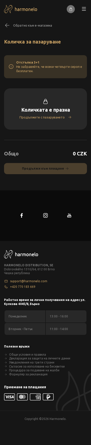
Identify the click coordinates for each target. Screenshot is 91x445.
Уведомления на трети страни (31, 362)
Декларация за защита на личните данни (39, 358)
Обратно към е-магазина (32, 25)
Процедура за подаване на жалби (34, 370)
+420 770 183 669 (22, 286)
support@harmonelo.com (28, 281)
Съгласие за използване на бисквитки (37, 366)
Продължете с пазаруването (42, 117)
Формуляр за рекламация (28, 374)
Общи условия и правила (27, 354)
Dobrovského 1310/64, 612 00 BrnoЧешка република (29, 271)
